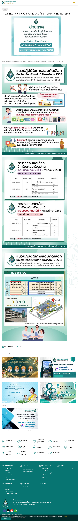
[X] (8, 510)
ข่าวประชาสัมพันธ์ (45, 468)
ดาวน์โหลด (26, 483)
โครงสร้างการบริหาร (9, 475)
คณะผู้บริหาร (63, 471)
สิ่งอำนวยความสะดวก (9, 491)
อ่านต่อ (65, 517)
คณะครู (61, 473)
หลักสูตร (25, 465)
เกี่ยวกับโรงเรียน (9, 465)
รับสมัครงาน (44, 477)
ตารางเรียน (25, 487)
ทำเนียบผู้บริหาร (8, 473)
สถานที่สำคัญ (7, 487)
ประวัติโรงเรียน (8, 468)
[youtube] (11, 510)
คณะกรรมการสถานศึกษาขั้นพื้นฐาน (67, 469)
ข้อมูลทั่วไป (7, 470)
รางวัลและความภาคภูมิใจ (47, 473)
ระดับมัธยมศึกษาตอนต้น (28, 469)
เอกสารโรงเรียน (26, 491)
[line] (15, 510)
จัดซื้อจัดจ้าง (44, 475)
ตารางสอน (25, 489)
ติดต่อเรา (44, 483)
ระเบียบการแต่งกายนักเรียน (11, 493)
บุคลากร (62, 465)
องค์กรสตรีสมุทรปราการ (10, 479)
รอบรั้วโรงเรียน (8, 483)
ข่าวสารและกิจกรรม (46, 465)
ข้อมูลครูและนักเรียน (9, 477)
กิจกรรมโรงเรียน (45, 471)
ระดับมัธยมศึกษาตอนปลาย (29, 471)
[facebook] (4, 510)
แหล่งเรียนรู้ (7, 489)
